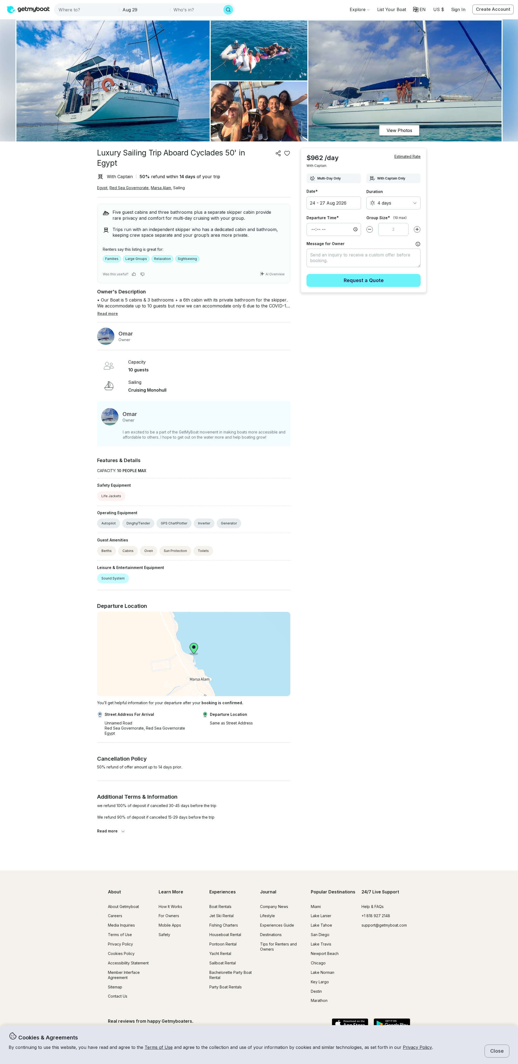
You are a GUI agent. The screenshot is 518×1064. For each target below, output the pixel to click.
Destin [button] (316, 991)
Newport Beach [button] (325, 953)
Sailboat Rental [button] (222, 963)
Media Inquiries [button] (121, 925)
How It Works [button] (170, 906)
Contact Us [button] (117, 996)
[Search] (228, 10)
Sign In (458, 9)
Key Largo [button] (320, 982)
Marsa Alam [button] (161, 187)
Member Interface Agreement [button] (124, 975)
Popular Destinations (333, 891)
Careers (115, 915)
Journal (268, 891)
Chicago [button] (318, 963)
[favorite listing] (287, 153)
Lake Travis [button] (321, 944)
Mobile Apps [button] (170, 925)
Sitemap (115, 987)
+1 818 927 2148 (376, 915)
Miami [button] (316, 906)
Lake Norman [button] (322, 972)
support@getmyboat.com (384, 925)
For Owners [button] (169, 915)
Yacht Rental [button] (220, 953)
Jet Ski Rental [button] (221, 915)
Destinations (271, 934)
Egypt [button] (102, 187)
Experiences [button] (222, 891)
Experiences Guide (277, 925)
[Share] (278, 153)
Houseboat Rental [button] (225, 934)
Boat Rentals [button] (220, 906)
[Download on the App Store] (350, 1024)
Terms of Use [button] (159, 1047)
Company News (274, 906)
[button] (391, 9)
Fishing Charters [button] (223, 925)
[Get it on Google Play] (392, 1024)
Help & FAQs (373, 906)
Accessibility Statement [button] (128, 963)
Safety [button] (164, 934)
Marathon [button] (319, 1000)
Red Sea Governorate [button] (129, 187)
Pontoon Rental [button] (223, 944)
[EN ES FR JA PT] (419, 9)
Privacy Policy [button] (417, 1047)
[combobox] (87, 10)
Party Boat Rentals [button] (225, 987)
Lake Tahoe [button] (321, 925)
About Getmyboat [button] (123, 906)
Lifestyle (267, 915)
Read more (107, 831)
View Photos (399, 130)
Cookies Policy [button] (121, 953)
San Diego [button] (320, 934)
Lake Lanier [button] (321, 915)
